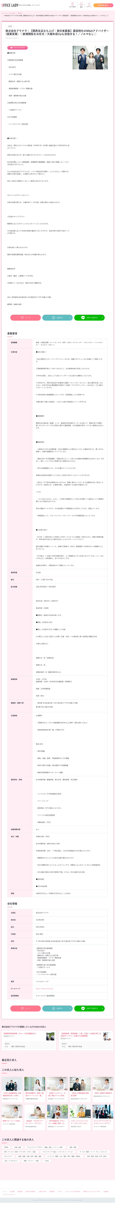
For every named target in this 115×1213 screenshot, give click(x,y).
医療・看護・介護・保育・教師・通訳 (29, 1156)
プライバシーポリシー (9, 1194)
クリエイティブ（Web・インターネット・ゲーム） (58, 1151)
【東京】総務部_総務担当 (103, 1093)
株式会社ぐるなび (76, 1126)
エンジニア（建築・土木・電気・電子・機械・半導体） (64, 1156)
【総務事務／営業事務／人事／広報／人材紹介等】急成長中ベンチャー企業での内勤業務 (81, 1035)
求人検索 (12, 1191)
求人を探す (72, 6)
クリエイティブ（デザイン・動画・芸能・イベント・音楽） (45, 1147)
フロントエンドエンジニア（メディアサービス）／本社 (79, 1123)
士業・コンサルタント (11, 1161)
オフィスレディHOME (8, 13)
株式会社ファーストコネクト (56, 1126)
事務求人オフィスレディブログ (91, 1191)
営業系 (6, 1147)
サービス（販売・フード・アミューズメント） (94, 1151)
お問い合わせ (42, 1191)
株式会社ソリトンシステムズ (56, 1098)
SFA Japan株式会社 (30, 1126)
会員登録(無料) (103, 5)
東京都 (20, 13)
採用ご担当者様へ (31, 1191)
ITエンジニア (8, 1156)
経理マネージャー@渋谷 (11, 1121)
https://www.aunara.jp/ (44, 988)
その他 (47, 1161)
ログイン (89, 6)
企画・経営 (17, 1147)
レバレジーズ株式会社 (9, 1124)
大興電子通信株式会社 (31, 1098)
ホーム (5, 1191)
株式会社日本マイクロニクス (79, 1098)
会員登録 (51, 1191)
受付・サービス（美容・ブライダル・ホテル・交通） (20, 1151)
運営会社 (20, 1191)
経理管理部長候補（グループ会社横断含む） (20, 1033)
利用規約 (106, 1191)
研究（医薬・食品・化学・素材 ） (97, 1156)
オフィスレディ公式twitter (72, 1191)
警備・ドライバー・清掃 (31, 1161)
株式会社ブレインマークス (10, 1098)
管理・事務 (73, 1147)
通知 (81, 7)
